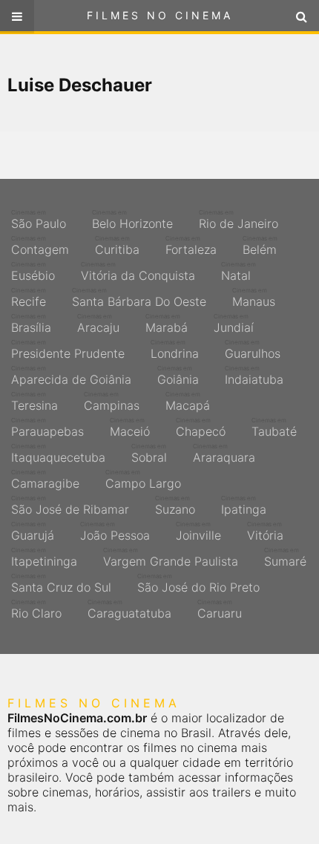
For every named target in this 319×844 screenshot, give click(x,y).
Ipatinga (243, 505)
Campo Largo (143, 479)
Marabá (166, 324)
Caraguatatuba (129, 609)
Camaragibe (45, 479)
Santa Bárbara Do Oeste (139, 298)
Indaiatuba (254, 375)
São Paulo (38, 220)
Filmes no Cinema (160, 15)
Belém (260, 246)
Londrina (175, 349)
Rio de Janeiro (238, 220)
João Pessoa (115, 531)
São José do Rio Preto (198, 583)
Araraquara (224, 453)
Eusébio (33, 272)
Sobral (149, 453)
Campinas (111, 401)
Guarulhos (252, 349)
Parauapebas (47, 427)
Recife (28, 298)
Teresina (34, 401)
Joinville (198, 531)
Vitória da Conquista (138, 272)
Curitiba (117, 246)
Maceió (130, 427)
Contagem (40, 246)
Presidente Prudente (68, 349)
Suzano (175, 505)
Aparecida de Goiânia (71, 375)
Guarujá (32, 531)
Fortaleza (191, 246)
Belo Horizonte (132, 220)
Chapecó (201, 427)
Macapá (187, 401)
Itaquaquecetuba (58, 453)
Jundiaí (234, 324)
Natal (238, 272)
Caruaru (219, 609)
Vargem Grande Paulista (170, 557)
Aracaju (98, 324)
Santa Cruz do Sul (61, 583)
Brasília (31, 324)
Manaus (253, 298)
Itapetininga (44, 557)
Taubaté (274, 427)
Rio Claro (36, 609)
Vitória (265, 531)
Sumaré (285, 557)
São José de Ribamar (70, 505)
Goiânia (178, 375)
